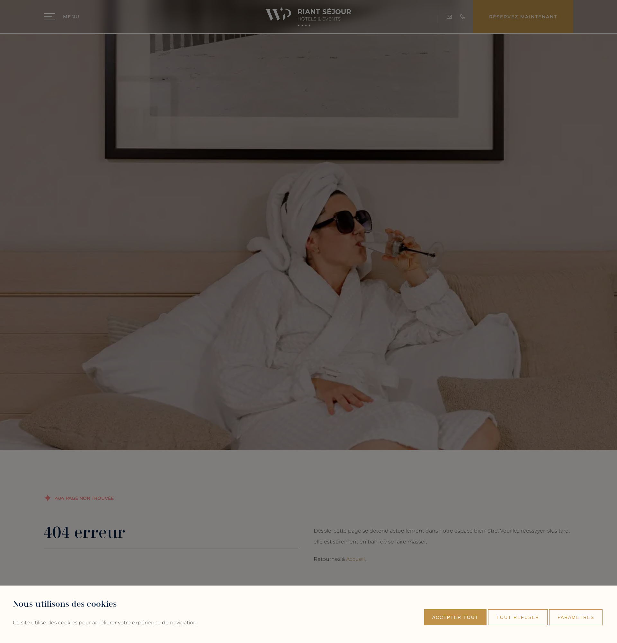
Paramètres (576, 617)
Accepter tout (455, 617)
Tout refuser (517, 617)
